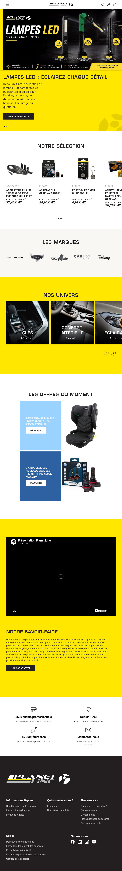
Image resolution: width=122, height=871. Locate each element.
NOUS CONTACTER (21, 668)
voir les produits (18, 116)
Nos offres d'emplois (58, 810)
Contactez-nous (89, 810)
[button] (7, 4)
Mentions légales (15, 814)
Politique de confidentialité (20, 841)
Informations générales (18, 810)
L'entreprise (53, 806)
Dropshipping (88, 814)
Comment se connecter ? (94, 806)
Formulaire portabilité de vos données (26, 854)
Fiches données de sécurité (95, 818)
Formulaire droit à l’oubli (19, 850)
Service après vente (91, 823)
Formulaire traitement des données (24, 846)
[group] (84, 257)
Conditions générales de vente (22, 806)
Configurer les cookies (17, 858)
